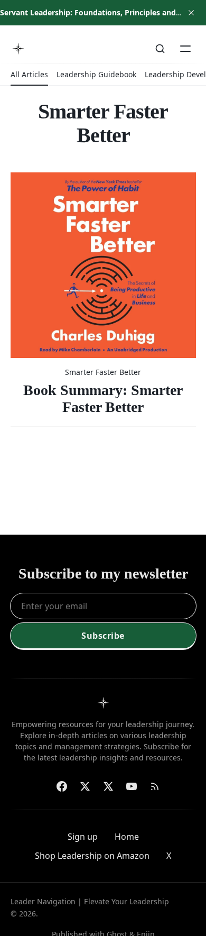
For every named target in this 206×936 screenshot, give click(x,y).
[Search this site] (160, 48)
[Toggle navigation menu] (185, 48)
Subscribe (103, 635)
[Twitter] (85, 786)
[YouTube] (131, 786)
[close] (191, 12)
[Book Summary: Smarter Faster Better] (103, 294)
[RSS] (154, 786)
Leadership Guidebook (96, 74)
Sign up (83, 836)
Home (127, 836)
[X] (108, 786)
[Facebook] (61, 786)
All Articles (29, 74)
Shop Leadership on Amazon (92, 855)
